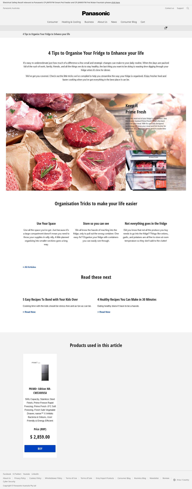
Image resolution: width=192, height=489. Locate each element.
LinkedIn (35, 474)
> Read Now (29, 312)
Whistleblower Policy (53, 478)
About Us (7, 478)
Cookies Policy (35, 478)
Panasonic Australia (11, 8)
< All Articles (29, 267)
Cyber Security (9, 481)
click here (115, 2)
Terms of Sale (86, 478)
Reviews (166, 478)
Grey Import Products (105, 478)
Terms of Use (71, 478)
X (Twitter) (17, 474)
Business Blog (140, 478)
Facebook (7, 474)
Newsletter (154, 478)
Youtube (26, 474)
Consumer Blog (124, 478)
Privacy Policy (20, 478)
